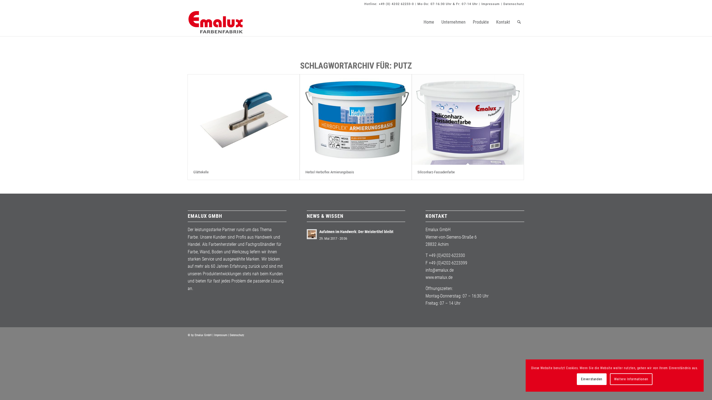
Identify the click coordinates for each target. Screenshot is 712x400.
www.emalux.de (439, 277)
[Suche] (519, 22)
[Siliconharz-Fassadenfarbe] (468, 119)
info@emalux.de (440, 270)
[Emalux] (215, 22)
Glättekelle (201, 172)
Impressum (490, 4)
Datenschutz (513, 4)
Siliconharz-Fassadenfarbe (436, 172)
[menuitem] (429, 22)
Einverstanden (591, 379)
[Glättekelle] (244, 119)
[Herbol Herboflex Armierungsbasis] (356, 119)
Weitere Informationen (631, 379)
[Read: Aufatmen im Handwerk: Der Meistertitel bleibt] (312, 234)
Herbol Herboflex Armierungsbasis (329, 172)
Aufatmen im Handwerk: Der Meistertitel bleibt (356, 231)
